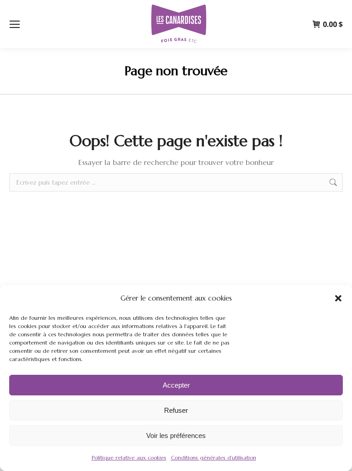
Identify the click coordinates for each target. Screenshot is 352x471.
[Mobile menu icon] (14, 24)
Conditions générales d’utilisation (213, 457)
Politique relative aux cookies (129, 457)
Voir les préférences (176, 435)
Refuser (176, 410)
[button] (338, 298)
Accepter (176, 385)
